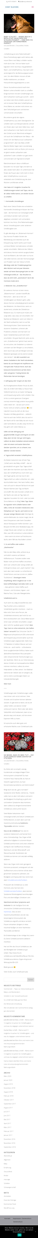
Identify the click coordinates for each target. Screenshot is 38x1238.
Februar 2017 (8, 1131)
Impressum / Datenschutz (22, 1218)
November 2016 (9, 1143)
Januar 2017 (8, 1135)
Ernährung (7, 1168)
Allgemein (7, 1160)
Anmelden (7, 1196)
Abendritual (8, 1156)
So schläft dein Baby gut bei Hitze (15, 1000)
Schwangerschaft (10, 1187)
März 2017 (7, 1127)
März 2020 (7, 1076)
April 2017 (7, 1123)
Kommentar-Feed (10, 1204)
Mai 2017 (7, 1119)
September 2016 (10, 1147)
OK (19, 1235)
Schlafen (6, 49)
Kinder (26, 46)
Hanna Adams (8, 1061)
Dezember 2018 (9, 1088)
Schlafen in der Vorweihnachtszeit (15, 996)
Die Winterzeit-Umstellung (13, 1004)
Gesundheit (20, 46)
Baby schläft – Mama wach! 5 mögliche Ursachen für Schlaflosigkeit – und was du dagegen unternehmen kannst (18, 40)
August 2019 (8, 1084)
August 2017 (8, 1108)
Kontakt (7, 1218)
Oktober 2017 (9, 1100)
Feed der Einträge (10, 1200)
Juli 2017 (7, 1112)
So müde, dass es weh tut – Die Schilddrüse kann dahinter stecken (19, 756)
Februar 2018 (8, 1096)
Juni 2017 (7, 1115)
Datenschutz (17, 1222)
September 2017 (10, 1104)
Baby (5, 1164)
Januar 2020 (8, 1080)
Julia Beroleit (11, 46)
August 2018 (8, 1092)
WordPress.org (9, 1208)
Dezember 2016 (9, 1139)
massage (7, 1179)
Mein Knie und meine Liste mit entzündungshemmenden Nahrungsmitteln (18, 1043)
